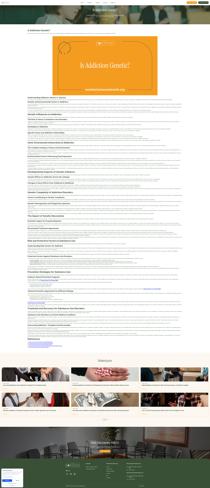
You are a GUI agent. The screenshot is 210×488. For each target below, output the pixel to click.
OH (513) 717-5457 (203, 2)
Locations (105, 2)
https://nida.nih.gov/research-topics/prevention (39, 347)
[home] (5, 2)
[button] (83, 3)
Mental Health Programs (90, 469)
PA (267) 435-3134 (192, 2)
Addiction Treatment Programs (92, 466)
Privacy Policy (141, 485)
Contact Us (108, 477)
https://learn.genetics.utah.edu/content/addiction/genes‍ (40, 344)
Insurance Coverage (110, 471)
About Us (108, 466)
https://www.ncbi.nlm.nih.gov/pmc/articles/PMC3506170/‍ (41, 343)
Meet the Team (109, 469)
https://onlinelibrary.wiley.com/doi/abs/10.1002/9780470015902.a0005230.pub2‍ (45, 345)
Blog (107, 475)
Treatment (89, 2)
